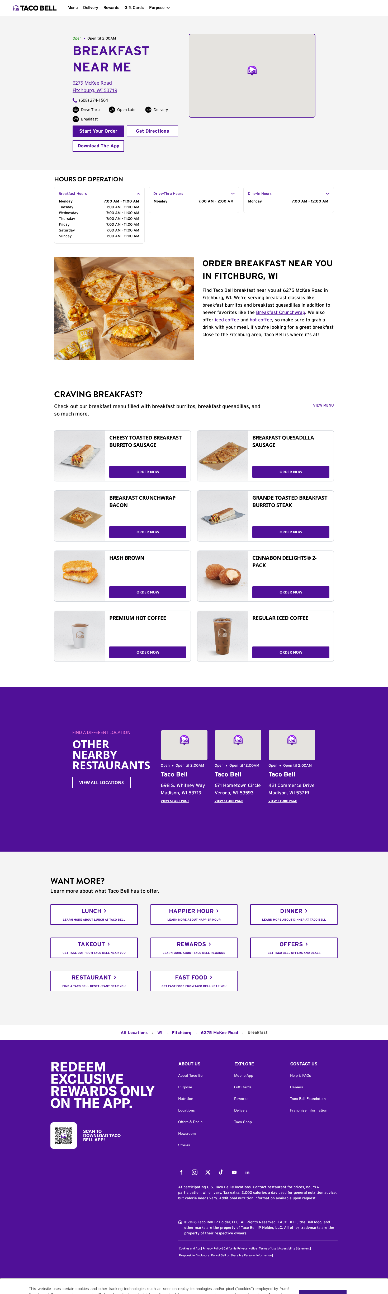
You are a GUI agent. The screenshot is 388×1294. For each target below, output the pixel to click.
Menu (73, 7)
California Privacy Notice (240, 1248)
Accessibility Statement (294, 1248)
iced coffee (227, 320)
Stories (184, 1145)
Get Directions (152, 131)
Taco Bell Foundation (308, 1098)
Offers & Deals (190, 1121)
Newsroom (187, 1133)
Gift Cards (134, 7)
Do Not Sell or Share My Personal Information (241, 1255)
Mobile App (243, 1075)
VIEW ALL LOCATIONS (101, 782)
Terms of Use (267, 1248)
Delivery (90, 7)
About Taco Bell (191, 1075)
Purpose (156, 7)
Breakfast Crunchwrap (280, 312)
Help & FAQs (300, 1075)
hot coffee (261, 320)
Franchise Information (308, 1110)
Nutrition (185, 1098)
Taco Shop (243, 1121)
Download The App (98, 146)
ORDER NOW (147, 471)
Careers (296, 1087)
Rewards (111, 7)
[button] (202, 1065)
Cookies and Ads (190, 1248)
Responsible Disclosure (194, 1255)
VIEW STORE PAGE (175, 801)
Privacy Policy (212, 1248)
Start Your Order (98, 131)
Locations (186, 1110)
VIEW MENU (323, 405)
